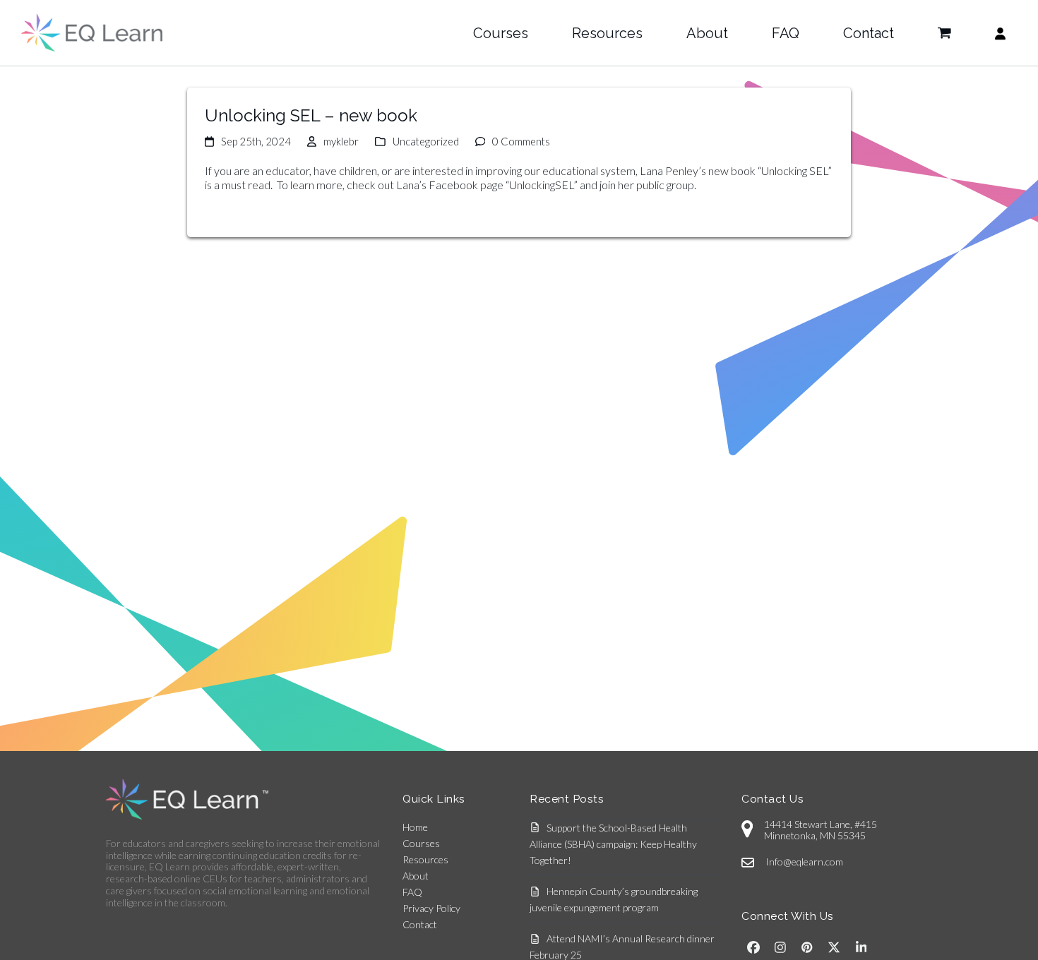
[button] (944, 33)
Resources (425, 859)
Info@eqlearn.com (804, 862)
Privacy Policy (431, 908)
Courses (421, 843)
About (415, 876)
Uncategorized (426, 141)
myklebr (341, 141)
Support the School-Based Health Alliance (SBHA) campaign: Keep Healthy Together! (613, 844)
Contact (419, 924)
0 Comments (521, 141)
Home (415, 827)
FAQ (412, 892)
